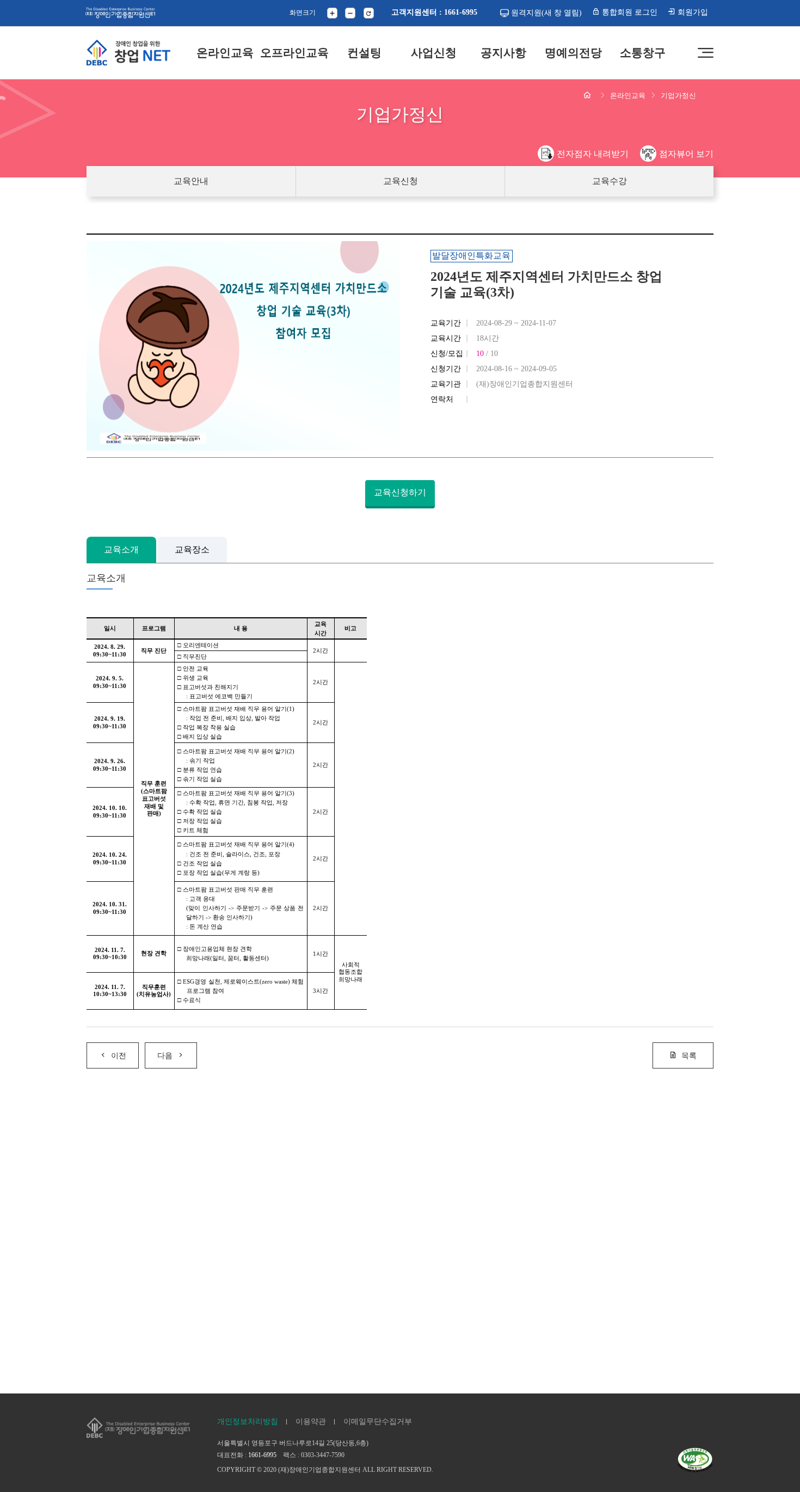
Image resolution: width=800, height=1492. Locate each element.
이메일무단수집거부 (377, 1421)
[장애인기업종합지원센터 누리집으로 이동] (120, 13)
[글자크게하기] (332, 13)
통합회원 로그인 (628, 12)
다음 (165, 1055)
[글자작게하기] (350, 13)
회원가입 (691, 12)
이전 (118, 1055)
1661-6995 (262, 1455)
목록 (689, 1055)
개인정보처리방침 (247, 1421)
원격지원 (546, 12)
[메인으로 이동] (128, 53)
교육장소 (192, 549)
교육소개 (121, 549)
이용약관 (311, 1421)
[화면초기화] (369, 13)
